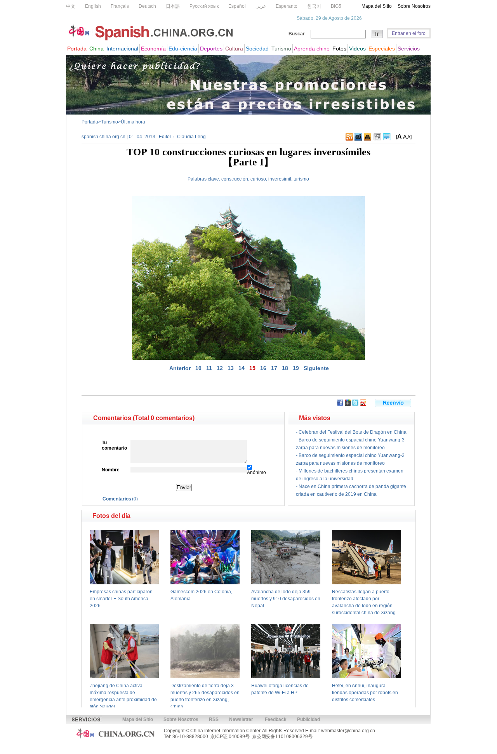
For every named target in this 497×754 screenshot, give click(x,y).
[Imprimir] (367, 139)
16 (263, 368)
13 (231, 368)
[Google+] (348, 404)
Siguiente (316, 368)
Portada (90, 122)
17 (274, 368)
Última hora (133, 122)
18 (285, 368)
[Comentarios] (387, 139)
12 (220, 368)
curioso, (258, 179)
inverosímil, (280, 179)
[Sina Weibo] (363, 404)
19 (296, 368)
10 (198, 368)
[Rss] (349, 139)
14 (241, 368)
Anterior (180, 368)
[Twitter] (355, 404)
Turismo (109, 122)
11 (209, 368)
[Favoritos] (377, 139)
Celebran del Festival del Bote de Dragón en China (353, 432)
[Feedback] (358, 139)
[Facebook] (340, 404)
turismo (301, 179)
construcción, (235, 179)
